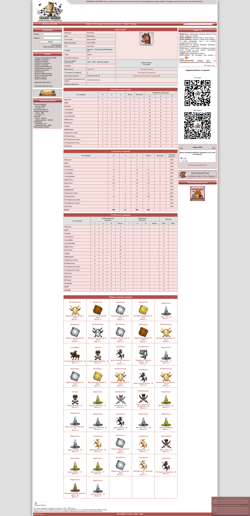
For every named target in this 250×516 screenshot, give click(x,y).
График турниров (42, 59)
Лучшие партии (41, 77)
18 (137, 170)
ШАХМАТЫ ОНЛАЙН (94, 1)
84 (148, 180)
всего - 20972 (40, 106)
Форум (126, 24)
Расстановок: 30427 (41, 127)
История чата (209, 65)
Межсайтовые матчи (43, 82)
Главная (89, 24)
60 (114, 180)
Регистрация (98, 24)
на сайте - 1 (39, 115)
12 (137, 190)
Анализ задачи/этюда (43, 73)
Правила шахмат (41, 61)
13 (114, 190)
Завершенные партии (43, 68)
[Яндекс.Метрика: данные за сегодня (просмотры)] (40, 504)
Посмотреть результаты (197, 165)
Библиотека (39, 72)
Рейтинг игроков (41, 65)
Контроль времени (42, 63)
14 (137, 173)
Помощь (133, 24)
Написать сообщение (147, 72)
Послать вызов (146, 69)
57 (148, 170)
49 (148, 186)
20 (148, 173)
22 (114, 186)
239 (148, 196)
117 (137, 196)
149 (137, 183)
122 (113, 196)
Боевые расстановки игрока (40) (146, 76)
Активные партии (42, 70)
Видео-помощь (41, 79)
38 (114, 170)
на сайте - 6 (39, 108)
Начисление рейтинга (43, 66)
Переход (90, 69)
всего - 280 (39, 113)
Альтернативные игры (44, 86)
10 (114, 176)
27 (137, 186)
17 (148, 176)
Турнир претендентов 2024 (45, 58)
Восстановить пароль (113, 24)
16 (137, 180)
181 (113, 183)
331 (148, 183)
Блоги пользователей (43, 75)
